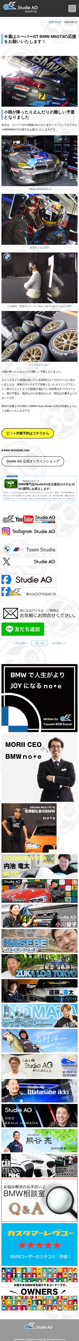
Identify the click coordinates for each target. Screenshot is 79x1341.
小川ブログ (55, 22)
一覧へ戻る (39, 643)
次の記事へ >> (59, 643)
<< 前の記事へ (20, 643)
